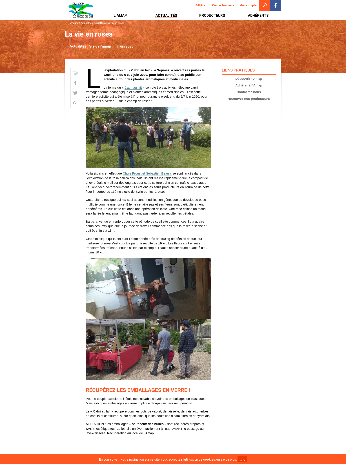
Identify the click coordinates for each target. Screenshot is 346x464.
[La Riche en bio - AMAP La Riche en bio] (81, 10)
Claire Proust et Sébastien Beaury (147, 173)
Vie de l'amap (100, 46)
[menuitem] (201, 5)
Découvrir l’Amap (248, 79)
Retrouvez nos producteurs (249, 99)
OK (242, 459)
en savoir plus (226, 459)
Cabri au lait (133, 87)
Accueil (74, 22)
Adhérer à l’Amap (248, 85)
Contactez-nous (249, 92)
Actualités (86, 22)
